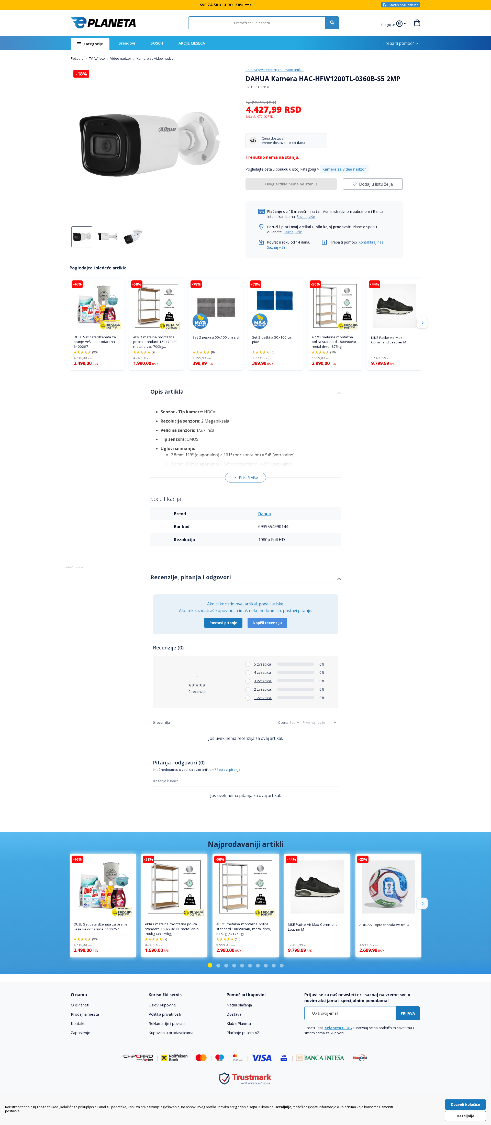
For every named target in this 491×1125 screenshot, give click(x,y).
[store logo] (103, 22)
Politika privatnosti (165, 1014)
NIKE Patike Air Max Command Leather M (388, 340)
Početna (77, 58)
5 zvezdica (263, 664)
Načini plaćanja (239, 1004)
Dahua (264, 514)
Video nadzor (121, 58)
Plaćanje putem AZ (243, 1032)
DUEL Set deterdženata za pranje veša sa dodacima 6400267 (95, 342)
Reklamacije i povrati (167, 1023)
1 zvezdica (263, 697)
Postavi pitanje (223, 622)
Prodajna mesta (85, 1014)
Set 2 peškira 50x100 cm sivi (216, 337)
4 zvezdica (263, 672)
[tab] (245, 392)
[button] (388, 24)
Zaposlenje (80, 1032)
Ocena (283, 722)
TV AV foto (97, 58)
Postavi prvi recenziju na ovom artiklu (275, 69)
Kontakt (78, 1023)
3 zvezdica (263, 680)
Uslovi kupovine (162, 1004)
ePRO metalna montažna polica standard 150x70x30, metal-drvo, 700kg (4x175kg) (156, 342)
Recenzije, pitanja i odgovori (190, 577)
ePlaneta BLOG (338, 1027)
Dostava (234, 1014)
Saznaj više (306, 216)
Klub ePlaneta (239, 1023)
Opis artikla (167, 391)
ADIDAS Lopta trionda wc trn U (384, 924)
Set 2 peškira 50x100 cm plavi (272, 339)
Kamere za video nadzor (156, 58)
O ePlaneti (80, 1004)
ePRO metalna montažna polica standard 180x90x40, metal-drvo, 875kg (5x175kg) (334, 342)
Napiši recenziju (267, 622)
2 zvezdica (263, 689)
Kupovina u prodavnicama (171, 1032)
